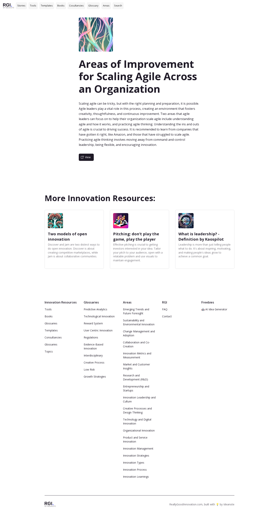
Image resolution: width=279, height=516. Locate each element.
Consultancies (53, 337)
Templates (47, 5)
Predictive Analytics (95, 309)
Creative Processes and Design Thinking (137, 410)
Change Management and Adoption (139, 333)
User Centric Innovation (98, 330)
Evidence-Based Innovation (93, 346)
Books (61, 5)
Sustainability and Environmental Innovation (138, 322)
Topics (49, 351)
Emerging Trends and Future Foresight (136, 311)
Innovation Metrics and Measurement (137, 355)
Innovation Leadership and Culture (139, 399)
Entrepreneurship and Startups (136, 388)
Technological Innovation (99, 316)
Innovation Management (138, 448)
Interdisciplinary (93, 355)
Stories (21, 5)
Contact (167, 316)
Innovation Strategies (136, 455)
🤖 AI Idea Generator (214, 309)
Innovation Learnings (136, 476)
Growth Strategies (95, 376)
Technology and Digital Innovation (137, 421)
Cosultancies (76, 5)
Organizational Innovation (139, 430)
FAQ (164, 309)
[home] (8, 5)
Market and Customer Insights (136, 366)
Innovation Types (133, 462)
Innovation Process (135, 469)
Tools (33, 5)
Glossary (93, 5)
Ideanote (228, 504)
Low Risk (89, 369)
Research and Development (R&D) (135, 377)
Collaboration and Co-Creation (136, 344)
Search (118, 5)
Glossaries (51, 323)
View (88, 157)
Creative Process (94, 362)
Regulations (91, 337)
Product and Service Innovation (135, 439)
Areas (106, 5)
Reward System (93, 323)
